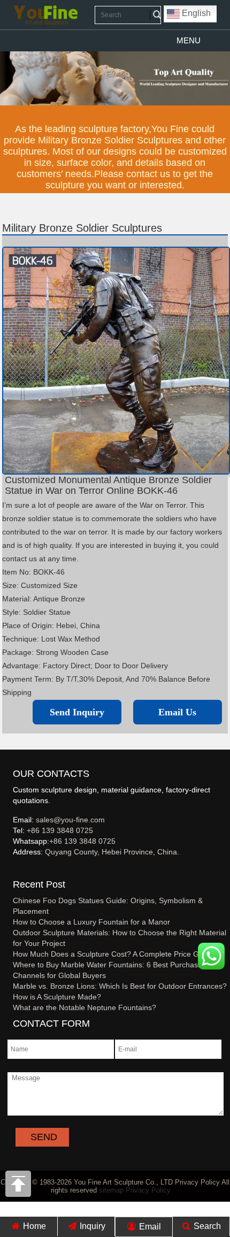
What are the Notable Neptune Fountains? (84, 1007)
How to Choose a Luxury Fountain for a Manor (91, 922)
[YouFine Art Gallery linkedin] (18, 869)
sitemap (111, 1190)
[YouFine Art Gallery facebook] (11, 869)
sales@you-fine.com (70, 819)
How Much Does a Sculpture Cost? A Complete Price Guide (113, 954)
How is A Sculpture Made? (57, 996)
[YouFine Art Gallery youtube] (13, 869)
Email (149, 1226)
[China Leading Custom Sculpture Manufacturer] (45, 15)
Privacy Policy (148, 1190)
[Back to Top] (19, 1187)
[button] (189, 40)
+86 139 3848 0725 (60, 830)
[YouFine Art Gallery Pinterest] (20, 869)
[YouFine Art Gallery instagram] (15, 869)
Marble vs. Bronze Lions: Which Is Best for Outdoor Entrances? (120, 986)
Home (33, 1226)
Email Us (177, 712)
